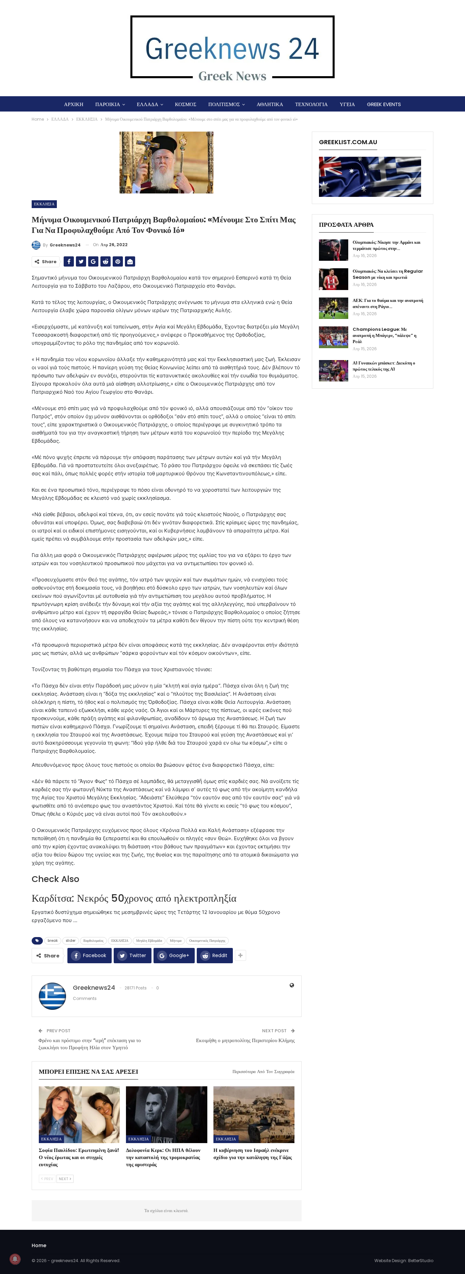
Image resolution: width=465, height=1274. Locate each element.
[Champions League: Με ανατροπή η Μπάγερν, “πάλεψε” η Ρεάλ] (333, 337)
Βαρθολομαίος (93, 940)
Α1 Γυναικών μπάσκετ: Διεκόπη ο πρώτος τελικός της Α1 (384, 366)
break (53, 940)
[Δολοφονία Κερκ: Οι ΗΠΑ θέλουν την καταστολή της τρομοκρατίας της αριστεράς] (166, 1114)
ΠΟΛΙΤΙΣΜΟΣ (224, 104)
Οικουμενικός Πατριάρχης (207, 940)
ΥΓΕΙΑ (347, 104)
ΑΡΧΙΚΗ (73, 104)
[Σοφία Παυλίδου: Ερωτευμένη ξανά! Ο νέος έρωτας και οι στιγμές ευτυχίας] (79, 1114)
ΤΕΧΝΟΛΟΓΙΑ (311, 104)
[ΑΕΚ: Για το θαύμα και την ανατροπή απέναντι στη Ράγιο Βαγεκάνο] (333, 308)
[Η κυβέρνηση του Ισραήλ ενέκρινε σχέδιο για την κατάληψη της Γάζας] (253, 1114)
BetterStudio (420, 1260)
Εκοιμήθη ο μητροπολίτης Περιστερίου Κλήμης (245, 1040)
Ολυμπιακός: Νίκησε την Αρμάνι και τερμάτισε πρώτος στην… (386, 245)
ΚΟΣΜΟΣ (185, 104)
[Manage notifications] (15, 1259)
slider (71, 940)
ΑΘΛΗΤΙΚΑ (270, 104)
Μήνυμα (175, 940)
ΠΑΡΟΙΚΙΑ (107, 104)
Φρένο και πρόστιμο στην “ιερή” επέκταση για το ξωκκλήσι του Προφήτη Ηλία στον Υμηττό (89, 1044)
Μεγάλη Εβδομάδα (149, 940)
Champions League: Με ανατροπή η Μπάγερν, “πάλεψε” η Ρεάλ (384, 335)
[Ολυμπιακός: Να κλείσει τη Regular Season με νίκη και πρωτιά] (333, 279)
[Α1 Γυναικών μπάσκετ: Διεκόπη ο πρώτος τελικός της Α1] (333, 371)
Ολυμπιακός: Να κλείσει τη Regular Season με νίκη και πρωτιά (388, 274)
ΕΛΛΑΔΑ (147, 104)
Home (39, 1245)
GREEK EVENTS (384, 104)
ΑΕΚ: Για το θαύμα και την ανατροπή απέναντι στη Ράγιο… (388, 303)
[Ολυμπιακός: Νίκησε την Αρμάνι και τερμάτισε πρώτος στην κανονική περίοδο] (333, 250)
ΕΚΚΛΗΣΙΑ (44, 204)
